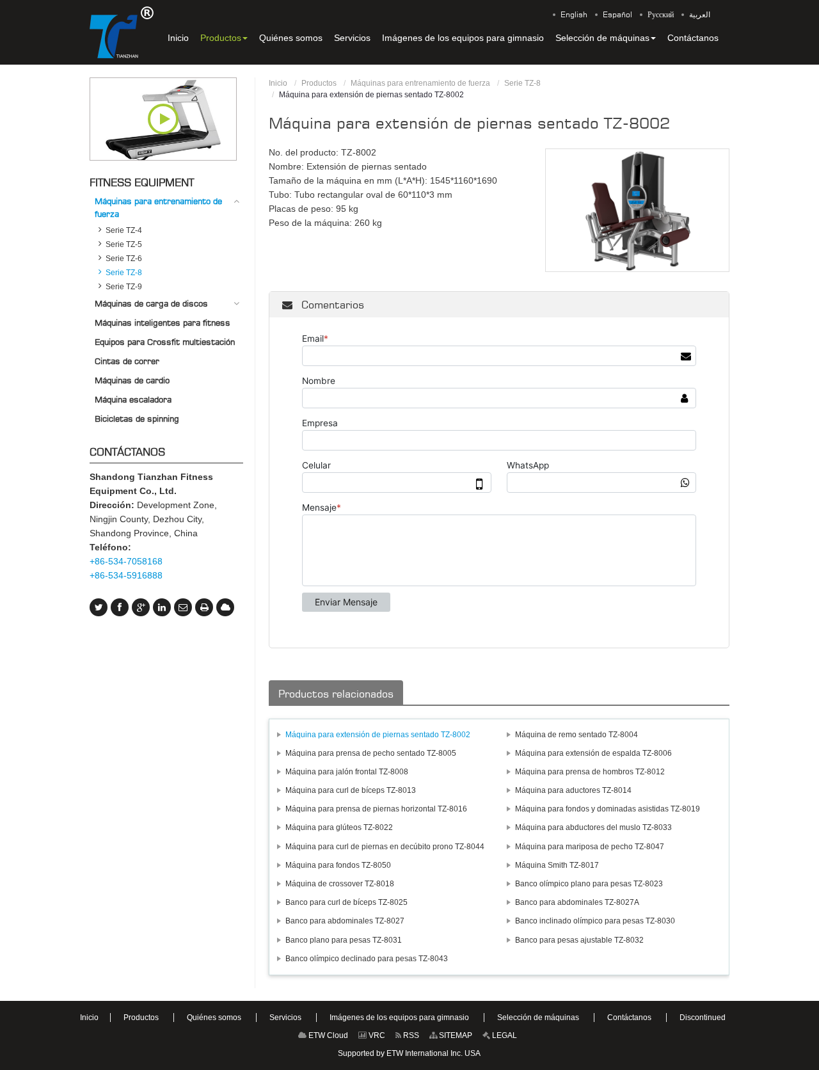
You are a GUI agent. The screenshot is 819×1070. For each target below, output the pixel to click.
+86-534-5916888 (126, 575)
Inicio (278, 83)
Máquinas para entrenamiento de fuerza (420, 83)
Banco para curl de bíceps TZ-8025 (346, 902)
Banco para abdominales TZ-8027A (577, 902)
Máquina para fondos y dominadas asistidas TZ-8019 (607, 808)
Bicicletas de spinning (137, 418)
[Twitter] (98, 607)
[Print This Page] (204, 607)
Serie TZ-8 (522, 83)
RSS (410, 1035)
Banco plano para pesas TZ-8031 (343, 940)
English (574, 15)
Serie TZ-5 (124, 244)
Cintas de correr (127, 361)
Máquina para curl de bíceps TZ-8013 (350, 790)
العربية (699, 15)
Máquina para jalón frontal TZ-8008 (346, 771)
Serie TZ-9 (124, 286)
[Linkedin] (162, 607)
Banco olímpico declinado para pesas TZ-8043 (366, 958)
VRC (376, 1035)
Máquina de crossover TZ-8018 (339, 883)
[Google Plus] (141, 607)
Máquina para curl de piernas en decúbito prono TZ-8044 (384, 846)
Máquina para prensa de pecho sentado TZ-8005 (370, 753)
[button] (224, 38)
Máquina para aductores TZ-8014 (573, 790)
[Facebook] (120, 607)
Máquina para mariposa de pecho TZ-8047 (589, 846)
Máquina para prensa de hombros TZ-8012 (590, 771)
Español (617, 15)
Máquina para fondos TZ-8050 (338, 865)
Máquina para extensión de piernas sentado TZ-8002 (377, 734)
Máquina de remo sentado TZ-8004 (576, 734)
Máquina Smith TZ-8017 (557, 865)
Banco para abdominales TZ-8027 (344, 920)
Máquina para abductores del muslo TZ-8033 (593, 827)
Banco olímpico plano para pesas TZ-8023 (589, 883)
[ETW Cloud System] (225, 607)
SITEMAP (454, 1035)
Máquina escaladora (133, 399)
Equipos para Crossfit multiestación (165, 342)
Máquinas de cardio (132, 380)
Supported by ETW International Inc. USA (409, 1053)
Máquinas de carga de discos (151, 303)
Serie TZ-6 (124, 258)
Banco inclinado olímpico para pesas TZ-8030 (595, 920)
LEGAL (503, 1035)
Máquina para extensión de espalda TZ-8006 (593, 753)
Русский (661, 15)
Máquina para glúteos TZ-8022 (339, 827)
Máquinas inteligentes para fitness (162, 322)
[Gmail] (183, 607)
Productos (319, 83)
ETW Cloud (327, 1035)
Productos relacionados (336, 693)
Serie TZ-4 (124, 230)
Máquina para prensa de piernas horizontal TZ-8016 (376, 808)
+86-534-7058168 (126, 561)
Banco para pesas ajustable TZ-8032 (579, 940)
